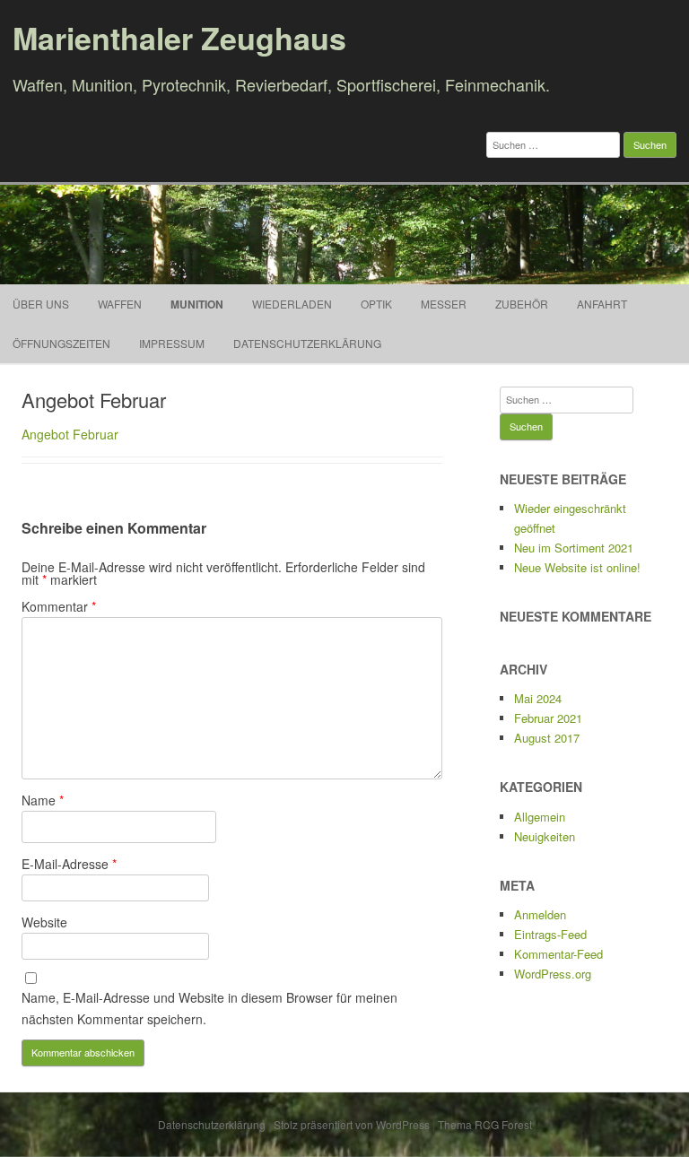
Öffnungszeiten (61, 343)
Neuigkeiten (544, 836)
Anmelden (540, 914)
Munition (196, 304)
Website (44, 922)
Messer (444, 303)
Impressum (172, 343)
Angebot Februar (70, 434)
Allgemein (539, 816)
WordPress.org (552, 973)
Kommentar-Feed (558, 953)
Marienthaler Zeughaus (179, 37)
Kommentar (59, 606)
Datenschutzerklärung (307, 343)
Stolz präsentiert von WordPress (352, 1124)
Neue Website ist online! (577, 567)
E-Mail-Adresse (69, 864)
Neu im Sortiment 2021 (573, 547)
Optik (376, 303)
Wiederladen (292, 303)
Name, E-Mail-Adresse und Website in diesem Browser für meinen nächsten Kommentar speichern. (209, 1008)
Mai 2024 (538, 698)
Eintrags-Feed (550, 934)
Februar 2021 (548, 717)
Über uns (41, 303)
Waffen (120, 303)
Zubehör (521, 303)
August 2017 (547, 737)
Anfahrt (602, 303)
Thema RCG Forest (485, 1124)
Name (43, 800)
